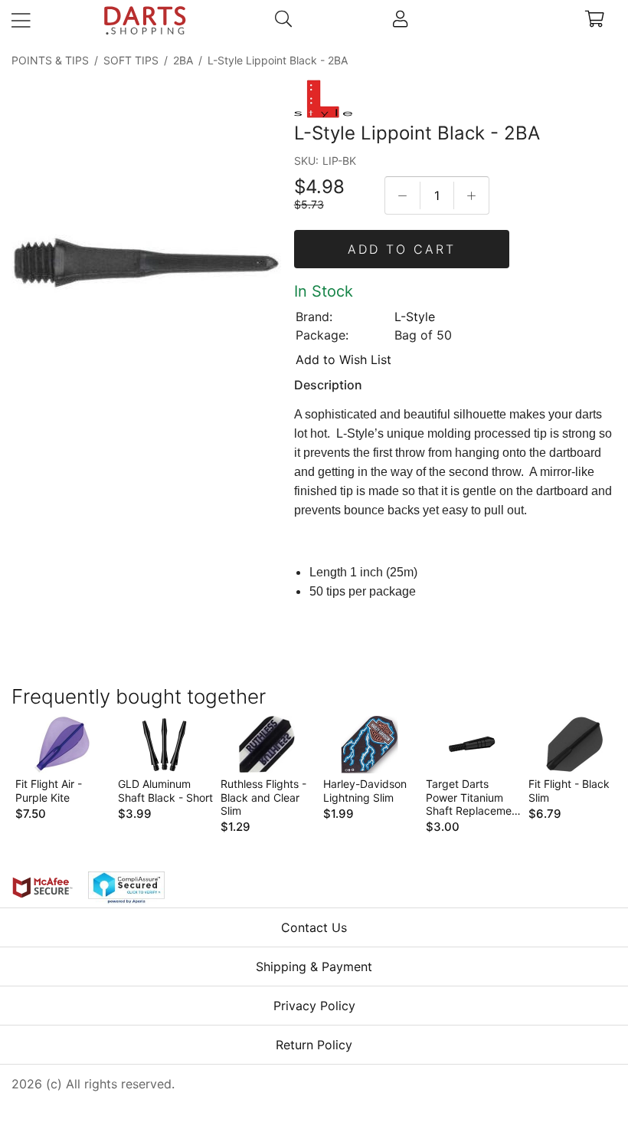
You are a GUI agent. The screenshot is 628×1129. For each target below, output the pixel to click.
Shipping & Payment (314, 966)
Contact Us (314, 927)
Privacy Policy (314, 1005)
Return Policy (314, 1044)
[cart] (595, 20)
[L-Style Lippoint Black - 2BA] (146, 265)
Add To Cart (402, 249)
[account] (400, 20)
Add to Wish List (343, 359)
